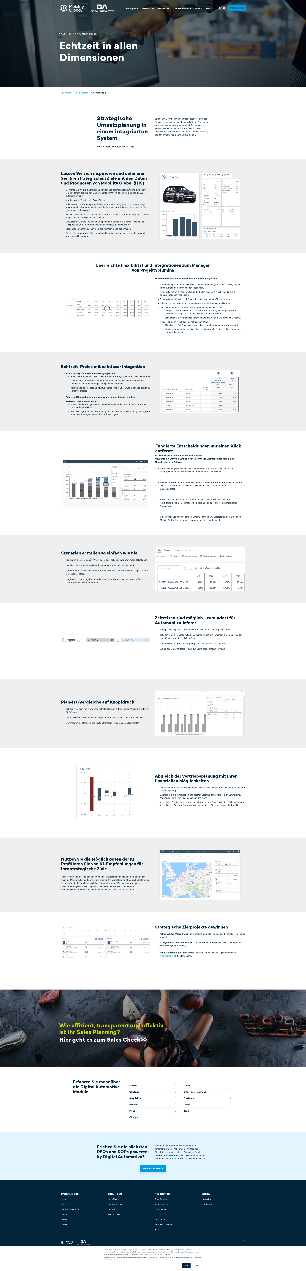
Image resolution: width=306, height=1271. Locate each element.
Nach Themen (81, 93)
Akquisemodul (166, 956)
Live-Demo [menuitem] (207, 1204)
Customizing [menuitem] (160, 1209)
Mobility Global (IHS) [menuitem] (70, 1209)
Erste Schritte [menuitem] (161, 1199)
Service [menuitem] (158, 1214)
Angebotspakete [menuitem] (115, 1214)
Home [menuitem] (63, 1199)
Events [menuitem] (64, 1219)
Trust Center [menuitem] (160, 1219)
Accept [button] (186, 1265)
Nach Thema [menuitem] (113, 1199)
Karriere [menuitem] (64, 1214)
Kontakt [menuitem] (64, 1224)
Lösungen (67, 93)
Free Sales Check (237, 8)
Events (198, 8)
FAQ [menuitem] (156, 1229)
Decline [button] (196, 1265)
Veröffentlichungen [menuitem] (163, 1224)
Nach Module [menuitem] (114, 1209)
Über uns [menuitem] (65, 1204)
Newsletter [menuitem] (206, 1199)
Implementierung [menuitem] (162, 1204)
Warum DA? (148, 8)
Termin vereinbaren (153, 1169)
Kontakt (210, 8)
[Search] (224, 8)
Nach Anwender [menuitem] (115, 1204)
